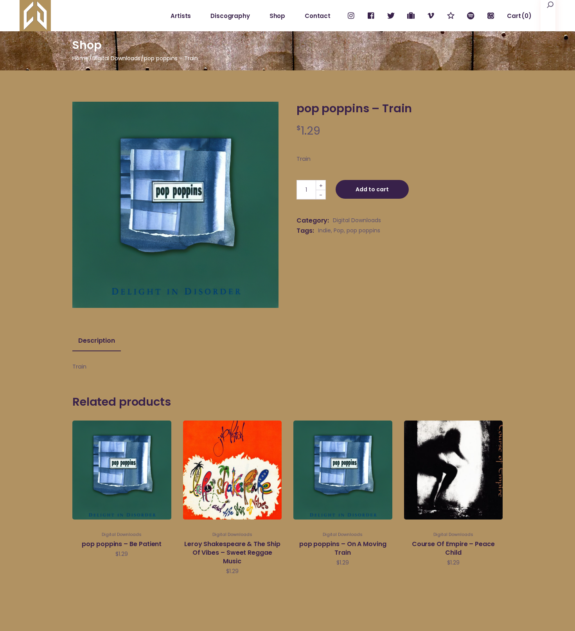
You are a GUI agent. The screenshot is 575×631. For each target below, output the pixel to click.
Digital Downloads (357, 220)
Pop (339, 230)
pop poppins (363, 230)
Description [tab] (96, 340)
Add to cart (372, 189)
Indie (324, 230)
